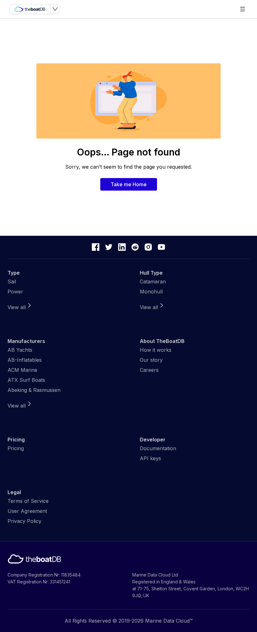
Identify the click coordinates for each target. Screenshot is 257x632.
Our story (151, 360)
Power (15, 291)
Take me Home (129, 184)
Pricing (16, 448)
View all (17, 307)
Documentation (158, 448)
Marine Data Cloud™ (169, 621)
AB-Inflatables (25, 360)
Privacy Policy (24, 521)
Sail (12, 281)
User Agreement (27, 511)
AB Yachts (20, 350)
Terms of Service (28, 501)
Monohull (151, 291)
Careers (149, 370)
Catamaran (153, 281)
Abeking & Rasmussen (34, 390)
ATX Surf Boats (26, 380)
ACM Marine (22, 370)
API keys (150, 458)
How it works (155, 350)
